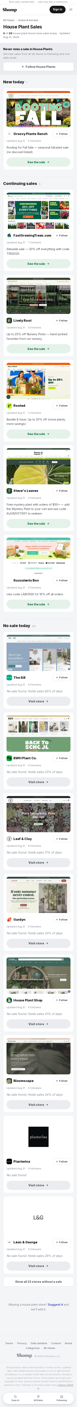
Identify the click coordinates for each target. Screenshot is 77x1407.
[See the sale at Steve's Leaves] (38, 488)
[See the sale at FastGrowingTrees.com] (38, 230)
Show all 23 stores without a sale (38, 1281)
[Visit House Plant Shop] (38, 993)
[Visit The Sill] (38, 670)
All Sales (8, 20)
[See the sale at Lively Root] (38, 315)
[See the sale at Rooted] (38, 401)
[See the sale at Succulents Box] (38, 573)
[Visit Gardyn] (38, 912)
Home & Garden (28, 20)
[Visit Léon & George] (38, 1235)
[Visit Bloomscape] (38, 1073)
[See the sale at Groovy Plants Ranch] (38, 129)
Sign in (57, 9)
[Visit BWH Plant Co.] (38, 751)
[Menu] (71, 9)
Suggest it (55, 1304)
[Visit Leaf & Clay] (38, 831)
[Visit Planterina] (38, 1154)
